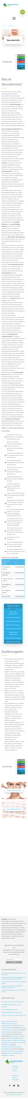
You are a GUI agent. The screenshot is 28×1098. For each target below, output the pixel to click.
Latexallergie (14, 1036)
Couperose (14, 1024)
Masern (8, 1038)
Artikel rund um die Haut (14, 790)
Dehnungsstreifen (7, 1026)
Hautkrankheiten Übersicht (14, 809)
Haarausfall (16, 1030)
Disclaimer (15, 1078)
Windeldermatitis (17, 1053)
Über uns (15, 1069)
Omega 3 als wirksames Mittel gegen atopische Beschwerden (12, 986)
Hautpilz (20, 1032)
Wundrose (12, 1055)
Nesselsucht (5, 1043)
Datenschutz (15, 1080)
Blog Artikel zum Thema (13, 642)
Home (4, 26)
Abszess (4, 1021)
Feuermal (4, 1028)
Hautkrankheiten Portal (15, 1095)
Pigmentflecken (6, 1045)
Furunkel (22, 1028)
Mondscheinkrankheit (17, 1038)
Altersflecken (14, 1021)
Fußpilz (4, 1030)
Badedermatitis (6, 1024)
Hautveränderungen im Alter (10, 1010)
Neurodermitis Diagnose (13, 625)
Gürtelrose (9, 1030)
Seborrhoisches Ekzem (8, 1051)
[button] (21, 55)
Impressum (15, 1075)
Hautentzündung (6, 1032)
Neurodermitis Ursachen (13, 618)
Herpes (4, 1034)
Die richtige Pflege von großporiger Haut (13, 1002)
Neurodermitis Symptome (13, 621)
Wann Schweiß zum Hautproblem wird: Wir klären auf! (14, 973)
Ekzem (14, 1026)
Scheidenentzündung (7, 1047)
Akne (8, 1021)
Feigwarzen (20, 1026)
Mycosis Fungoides (7, 1040)
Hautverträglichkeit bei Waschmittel (12, 1012)
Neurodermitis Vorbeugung (13, 638)
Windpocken (5, 1055)
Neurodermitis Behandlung (13, 629)
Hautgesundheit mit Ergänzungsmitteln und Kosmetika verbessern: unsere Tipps (14, 978)
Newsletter (15, 1066)
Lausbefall (22, 1036)
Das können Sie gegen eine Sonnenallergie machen (13, 990)
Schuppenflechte (6, 1049)
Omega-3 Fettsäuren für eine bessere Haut (14, 1015)
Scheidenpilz (17, 1047)
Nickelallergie (21, 1043)
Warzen (10, 1053)
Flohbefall (10, 1028)
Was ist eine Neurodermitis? (13, 613)
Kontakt (14, 1071)
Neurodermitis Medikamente (13, 633)
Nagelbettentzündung (19, 1040)
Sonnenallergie (19, 1051)
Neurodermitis (11, 26)
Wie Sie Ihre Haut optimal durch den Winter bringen (14, 982)
